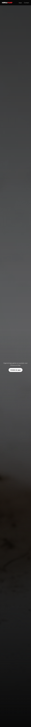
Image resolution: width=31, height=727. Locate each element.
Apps (20, 2)
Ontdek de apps (15, 370)
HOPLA (7, 3)
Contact (26, 2)
